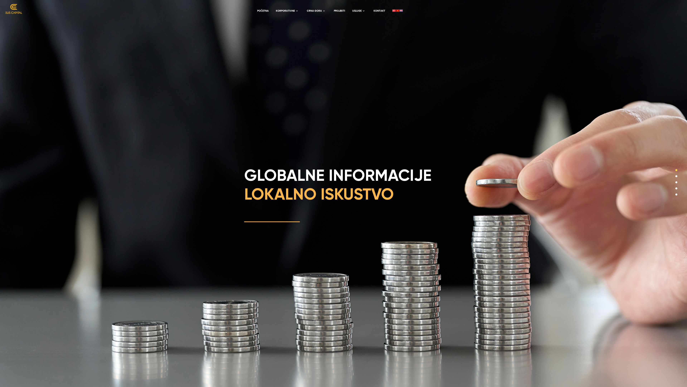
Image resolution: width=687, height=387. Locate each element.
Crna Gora (314, 11)
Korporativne (285, 11)
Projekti (339, 11)
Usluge (357, 11)
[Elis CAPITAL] (12, 10)
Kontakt (379, 11)
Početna (263, 11)
